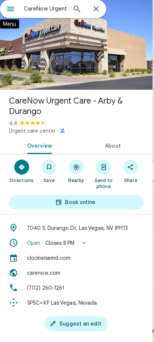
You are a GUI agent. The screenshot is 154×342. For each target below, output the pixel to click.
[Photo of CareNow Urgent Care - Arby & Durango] (76, 45)
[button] (76, 242)
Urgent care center (32, 130)
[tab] (38, 145)
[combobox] (45, 8)
